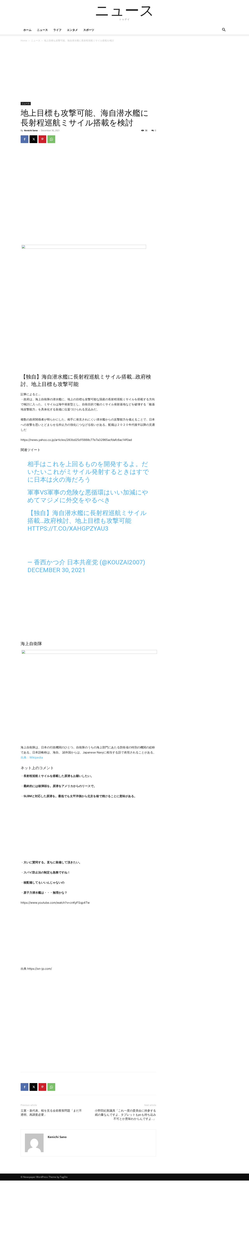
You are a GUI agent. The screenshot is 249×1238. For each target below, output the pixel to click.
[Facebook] (24, 139)
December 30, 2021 (56, 570)
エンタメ (72, 30)
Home (24, 40)
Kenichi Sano (31, 130)
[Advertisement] (88, 73)
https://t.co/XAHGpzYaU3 (67, 528)
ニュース (42, 30)
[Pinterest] (42, 139)
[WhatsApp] (51, 139)
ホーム (27, 30)
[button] (223, 30)
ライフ (57, 30)
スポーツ (88, 30)
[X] (33, 139)
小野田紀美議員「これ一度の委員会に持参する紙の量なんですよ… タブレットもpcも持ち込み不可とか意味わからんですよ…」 (125, 1115)
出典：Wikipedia (32, 757)
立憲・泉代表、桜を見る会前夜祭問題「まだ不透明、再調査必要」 (51, 1112)
